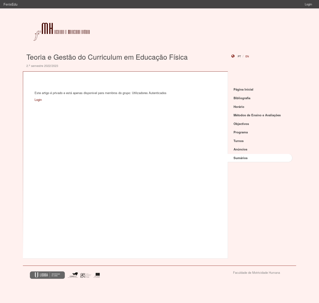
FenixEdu (11, 4)
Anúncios (240, 149)
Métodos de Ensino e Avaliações (257, 115)
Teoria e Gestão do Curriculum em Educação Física (107, 57)
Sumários (241, 158)
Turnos (239, 141)
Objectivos (241, 123)
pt (239, 56)
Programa (241, 132)
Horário (239, 106)
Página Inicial (243, 89)
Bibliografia (242, 98)
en (247, 56)
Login (308, 4)
